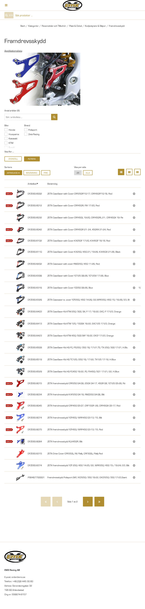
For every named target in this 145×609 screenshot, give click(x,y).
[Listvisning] (121, 172)
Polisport (32, 129)
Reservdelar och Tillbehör (54, 25)
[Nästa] (88, 501)
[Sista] (99, 501)
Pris (46, 172)
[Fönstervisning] (129, 172)
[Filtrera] (54, 117)
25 (78, 172)
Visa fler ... (9, 151)
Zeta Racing (33, 134)
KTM (11, 142)
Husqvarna (14, 134)
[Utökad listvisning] (137, 172)
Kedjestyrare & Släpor (95, 25)
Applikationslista (13, 51)
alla (88, 172)
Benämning (31, 172)
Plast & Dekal (75, 25)
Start (22, 25)
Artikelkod (32, 183)
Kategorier (33, 25)
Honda (12, 129)
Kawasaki (13, 138)
